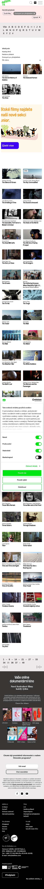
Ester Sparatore (6, 503)
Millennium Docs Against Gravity (26, 723)
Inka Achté (26, 321)
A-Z (25, 807)
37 (16, 662)
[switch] (38, 444)
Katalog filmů (6, 51)
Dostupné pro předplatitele (11, 57)
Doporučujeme (28, 811)
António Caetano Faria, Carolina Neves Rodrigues (31, 584)
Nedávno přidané (8, 54)
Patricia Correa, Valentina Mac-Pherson (31, 382)
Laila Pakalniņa (6, 96)
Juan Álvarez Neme (7, 200)
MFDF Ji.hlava (21, 742)
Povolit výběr (22, 480)
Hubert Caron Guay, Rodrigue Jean (32, 221)
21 (22, 659)
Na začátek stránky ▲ (34, 879)
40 (23, 662)
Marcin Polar (26, 301)
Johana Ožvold (27, 200)
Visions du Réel (31, 742)
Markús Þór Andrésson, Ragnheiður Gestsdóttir (11, 564)
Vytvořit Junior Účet (32, 829)
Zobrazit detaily (31, 466)
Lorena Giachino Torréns (29, 604)
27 (29, 659)
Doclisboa (14, 723)
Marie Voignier (26, 624)
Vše (5, 27)
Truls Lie (25, 76)
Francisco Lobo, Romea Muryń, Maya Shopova (31, 180)
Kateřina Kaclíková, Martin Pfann (10, 624)
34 (4, 662)
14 (16, 659)
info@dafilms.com (14, 855)
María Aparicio (6, 281)
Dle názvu (5, 60)
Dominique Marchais (7, 584)
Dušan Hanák (26, 543)
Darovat (4, 829)
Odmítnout (22, 487)
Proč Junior (29, 826)
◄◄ (12, 667)
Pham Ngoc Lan (6, 261)
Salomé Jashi (5, 321)
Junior (28, 824)
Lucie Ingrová (5, 543)
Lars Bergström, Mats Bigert (9, 362)
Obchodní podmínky (8, 814)
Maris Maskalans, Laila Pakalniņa (31, 503)
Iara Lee (25, 281)
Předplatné (5, 824)
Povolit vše (22, 473)
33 (36, 659)
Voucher (4, 826)
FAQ (3, 831)
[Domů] (6, 2)
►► (32, 667)
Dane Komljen (5, 644)
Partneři (4, 809)
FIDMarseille (10, 742)
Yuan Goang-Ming (27, 261)
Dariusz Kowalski (6, 523)
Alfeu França (26, 362)
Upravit (35, 17)
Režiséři (26, 816)
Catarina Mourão (6, 382)
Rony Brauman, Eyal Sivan (9, 221)
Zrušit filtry (7, 13)
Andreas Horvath (6, 180)
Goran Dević (5, 241)
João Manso (5, 76)
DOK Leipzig (35, 723)
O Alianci (5, 807)
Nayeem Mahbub (6, 342)
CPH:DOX (5, 723)
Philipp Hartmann (27, 564)
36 (12, 662)
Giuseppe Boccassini (7, 301)
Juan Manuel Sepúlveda (29, 241)
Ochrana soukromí (7, 811)
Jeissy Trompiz (6, 604)
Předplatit (10, 875)
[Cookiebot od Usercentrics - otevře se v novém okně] (32, 400)
